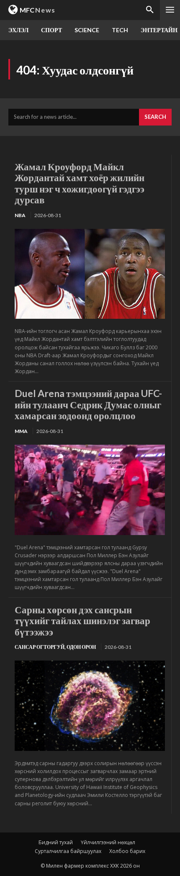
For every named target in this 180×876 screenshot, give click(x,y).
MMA (21, 431)
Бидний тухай (56, 842)
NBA (20, 215)
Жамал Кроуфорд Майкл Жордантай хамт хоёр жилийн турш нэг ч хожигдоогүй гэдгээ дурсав (79, 183)
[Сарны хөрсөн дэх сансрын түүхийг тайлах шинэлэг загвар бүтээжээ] (90, 705)
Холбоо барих (127, 851)
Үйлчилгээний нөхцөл (108, 842)
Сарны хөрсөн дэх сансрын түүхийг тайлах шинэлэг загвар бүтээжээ (82, 621)
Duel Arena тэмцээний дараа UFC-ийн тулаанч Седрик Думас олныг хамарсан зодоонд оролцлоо (88, 404)
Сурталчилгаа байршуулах (68, 851)
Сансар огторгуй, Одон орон (55, 647)
